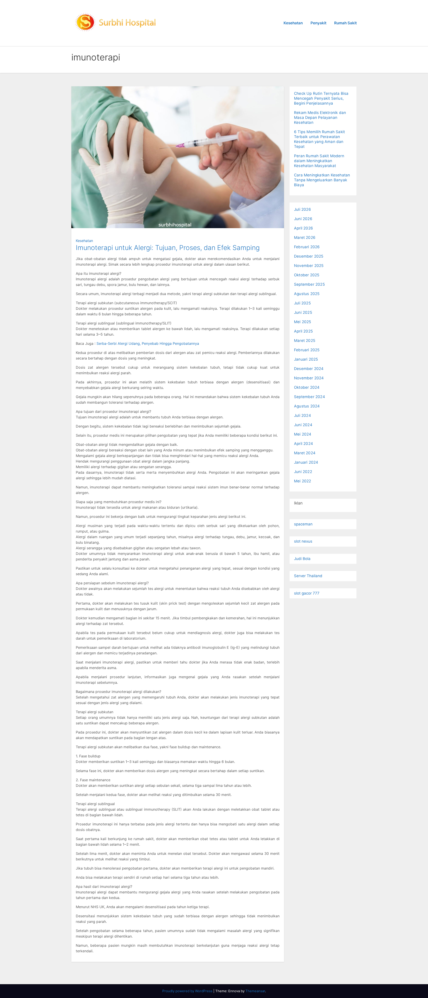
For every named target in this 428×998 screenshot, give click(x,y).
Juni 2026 (303, 219)
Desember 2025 (308, 256)
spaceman (303, 524)
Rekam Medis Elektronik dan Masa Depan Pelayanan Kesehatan (320, 117)
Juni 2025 (303, 312)
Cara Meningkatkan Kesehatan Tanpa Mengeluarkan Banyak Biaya (322, 180)
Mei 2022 (302, 481)
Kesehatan (293, 23)
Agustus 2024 (307, 406)
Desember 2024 (309, 368)
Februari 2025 (307, 350)
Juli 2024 (302, 415)
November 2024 (309, 378)
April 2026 (303, 228)
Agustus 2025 (306, 293)
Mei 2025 (302, 322)
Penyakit (318, 23)
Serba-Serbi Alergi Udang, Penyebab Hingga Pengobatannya (148, 343)
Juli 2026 (302, 209)
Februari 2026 (307, 247)
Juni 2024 (303, 425)
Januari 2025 (306, 359)
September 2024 (309, 397)
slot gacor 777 (306, 593)
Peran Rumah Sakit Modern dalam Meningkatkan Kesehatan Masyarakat (319, 161)
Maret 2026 (304, 237)
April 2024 (303, 443)
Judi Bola (302, 558)
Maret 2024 (304, 453)
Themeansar (255, 991)
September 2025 (309, 284)
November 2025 (309, 265)
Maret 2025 (304, 340)
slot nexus (303, 541)
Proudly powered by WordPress (187, 991)
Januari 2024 (306, 462)
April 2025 (303, 331)
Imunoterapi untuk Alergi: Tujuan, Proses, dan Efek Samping (168, 248)
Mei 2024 (302, 434)
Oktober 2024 (306, 387)
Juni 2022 (303, 471)
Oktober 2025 (306, 275)
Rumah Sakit (345, 23)
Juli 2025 (302, 303)
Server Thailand (308, 576)
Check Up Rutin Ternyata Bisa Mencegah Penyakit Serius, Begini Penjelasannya (321, 98)
